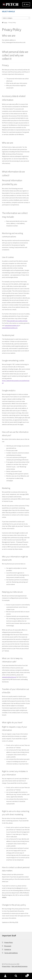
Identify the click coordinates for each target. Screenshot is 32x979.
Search (16, 976)
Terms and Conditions (11, 953)
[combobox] (16, 18)
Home (5, 22)
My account (7, 946)
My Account (5, 976)
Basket (24, 974)
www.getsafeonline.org (9, 677)
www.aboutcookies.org (12, 325)
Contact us (7, 949)
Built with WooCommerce (19, 966)
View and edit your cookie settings (17, 321)
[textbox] (16, 18)
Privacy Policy (8, 942)
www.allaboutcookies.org (9, 328)
